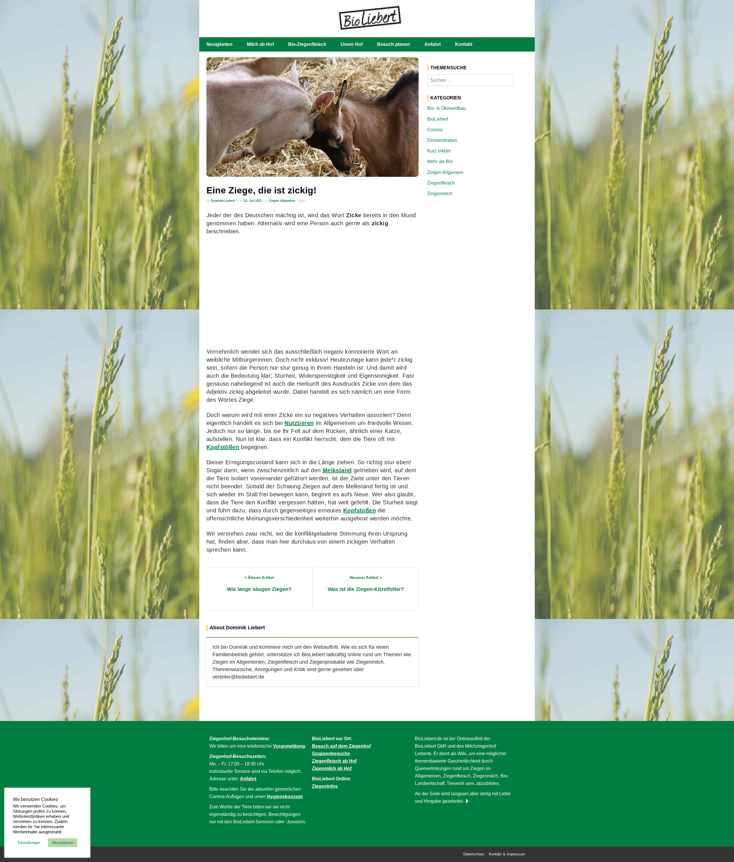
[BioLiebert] (369, 17)
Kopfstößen (222, 447)
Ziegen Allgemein (282, 200)
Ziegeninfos (325, 786)
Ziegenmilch (439, 193)
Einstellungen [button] (29, 843)
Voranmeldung (289, 746)
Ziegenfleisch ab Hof (334, 761)
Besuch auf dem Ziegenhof (341, 746)
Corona (434, 129)
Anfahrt (432, 44)
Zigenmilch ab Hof (332, 768)
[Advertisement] (312, 291)
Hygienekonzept (284, 796)
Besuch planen (393, 44)
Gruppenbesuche (331, 753)
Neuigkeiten (219, 44)
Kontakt (463, 44)
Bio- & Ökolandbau (446, 108)
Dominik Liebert (223, 200)
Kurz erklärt (438, 150)
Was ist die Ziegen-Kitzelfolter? (366, 589)
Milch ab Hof (260, 44)
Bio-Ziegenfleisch (307, 44)
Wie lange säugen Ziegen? (259, 589)
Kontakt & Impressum (507, 854)
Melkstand (337, 470)
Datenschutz (473, 854)
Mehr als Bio (440, 161)
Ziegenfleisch (441, 183)
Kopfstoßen (359, 510)
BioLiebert (437, 119)
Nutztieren (299, 423)
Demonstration (442, 140)
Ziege (301, 200)
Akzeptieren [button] (62, 842)
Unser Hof (352, 44)
